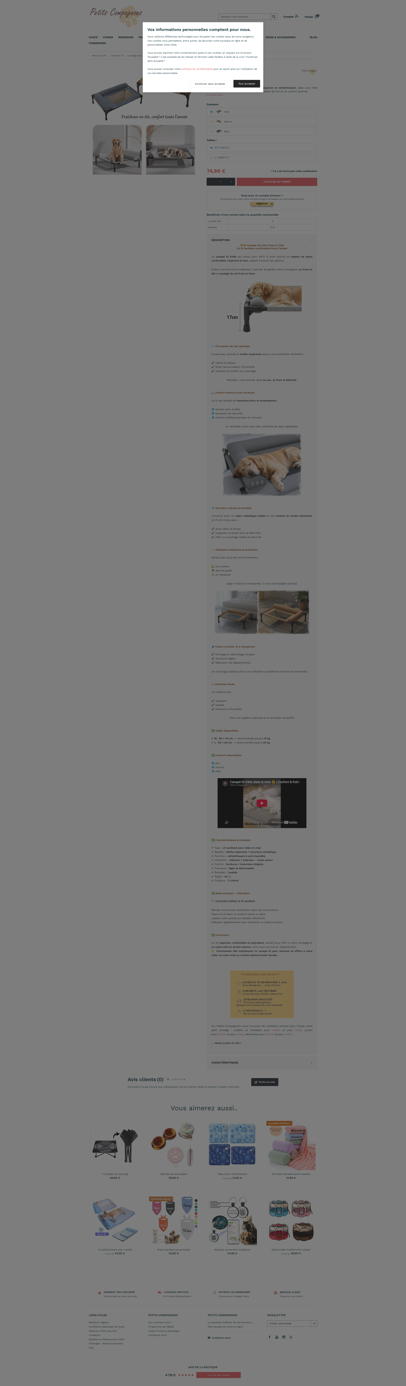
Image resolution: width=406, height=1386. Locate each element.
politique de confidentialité (197, 69)
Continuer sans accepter (210, 83)
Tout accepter (246, 83)
